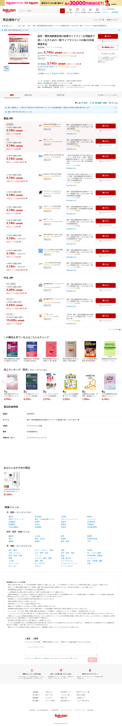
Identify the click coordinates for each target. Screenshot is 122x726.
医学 (29, 26)
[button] (77, 10)
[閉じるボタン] (119, 30)
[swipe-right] (118, 352)
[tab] (12, 95)
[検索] (62, 10)
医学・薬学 (21, 26)
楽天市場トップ (7, 26)
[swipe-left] (4, 352)
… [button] (15, 26)
